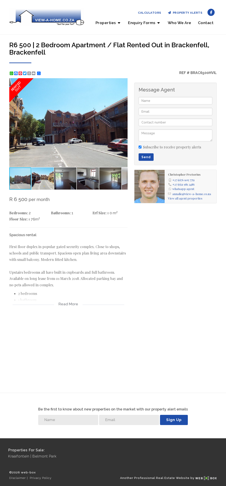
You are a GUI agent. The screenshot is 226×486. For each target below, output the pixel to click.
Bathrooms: (61, 213)
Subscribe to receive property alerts (172, 147)
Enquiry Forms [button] (142, 23)
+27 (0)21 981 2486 (183, 184)
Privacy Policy (40, 478)
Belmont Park (44, 456)
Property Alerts (186, 12)
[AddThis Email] (34, 73)
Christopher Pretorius (184, 174)
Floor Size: (18, 219)
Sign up (174, 420)
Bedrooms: (18, 213)
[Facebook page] (211, 12)
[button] (123, 82)
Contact (206, 23)
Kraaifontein (18, 456)
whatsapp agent (183, 189)
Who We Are (179, 23)
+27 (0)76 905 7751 (183, 180)
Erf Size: (99, 213)
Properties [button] (106, 23)
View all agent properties (185, 198)
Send (146, 157)
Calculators (149, 12)
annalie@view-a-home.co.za (191, 194)
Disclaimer (17, 478)
